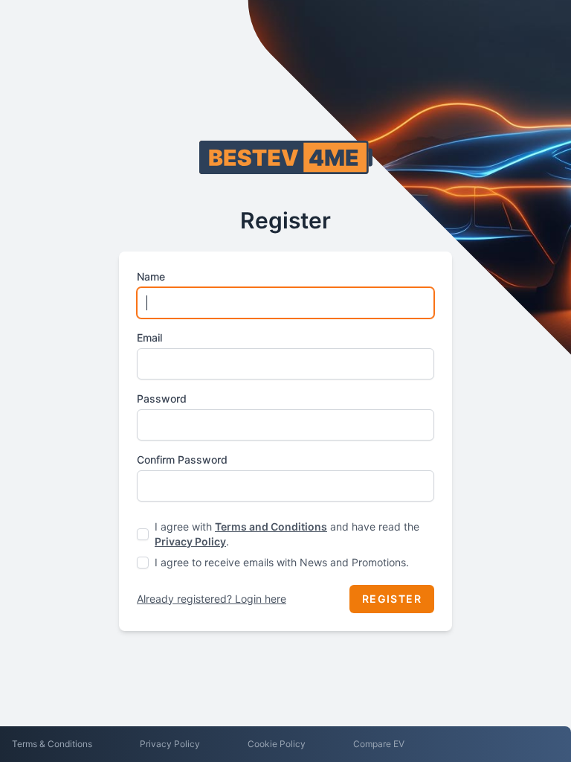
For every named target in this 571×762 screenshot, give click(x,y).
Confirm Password (182, 459)
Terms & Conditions (52, 743)
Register (392, 598)
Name (151, 276)
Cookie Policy (277, 743)
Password (162, 398)
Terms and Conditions (271, 526)
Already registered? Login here (211, 598)
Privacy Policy (190, 541)
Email (149, 337)
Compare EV (378, 743)
